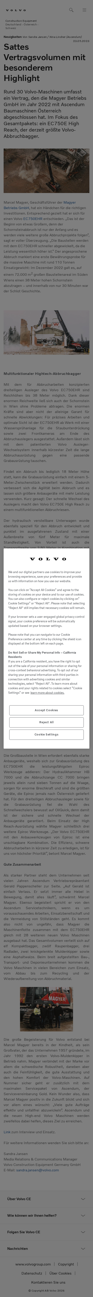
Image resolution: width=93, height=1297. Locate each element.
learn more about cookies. (47, 692)
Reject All (46, 722)
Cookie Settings (47, 734)
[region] (46, 648)
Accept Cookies (46, 710)
